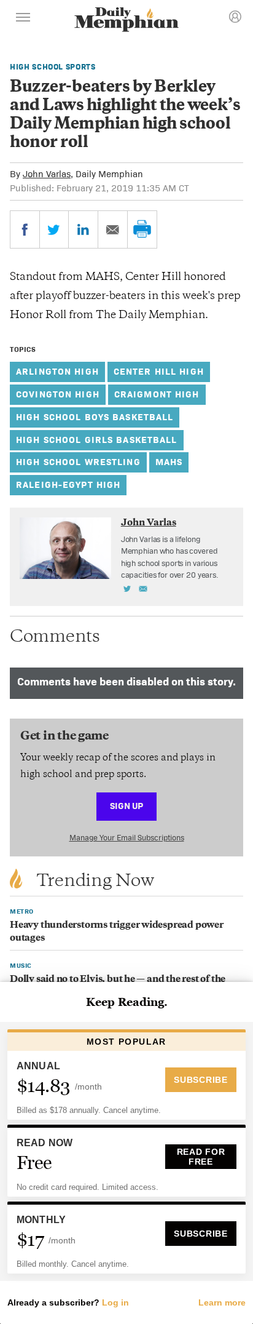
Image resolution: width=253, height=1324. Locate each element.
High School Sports (53, 66)
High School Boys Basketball (94, 417)
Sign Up (126, 805)
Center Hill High (159, 371)
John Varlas (47, 174)
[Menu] (23, 19)
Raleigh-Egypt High (68, 484)
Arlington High (57, 371)
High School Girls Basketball (96, 439)
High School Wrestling (78, 462)
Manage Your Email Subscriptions (126, 837)
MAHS (169, 462)
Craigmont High (157, 394)
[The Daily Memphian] (126, 20)
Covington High (57, 394)
